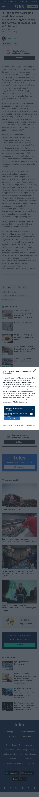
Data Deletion (7, 425)
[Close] (35, 371)
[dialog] (19, 398)
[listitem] (18, 409)
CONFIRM (12, 418)
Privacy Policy (31, 425)
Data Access (19, 425)
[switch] (31, 414)
